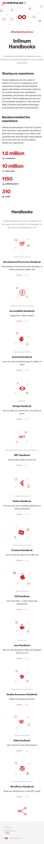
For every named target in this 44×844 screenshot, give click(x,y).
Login (7, 833)
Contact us (8, 827)
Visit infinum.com (10, 831)
